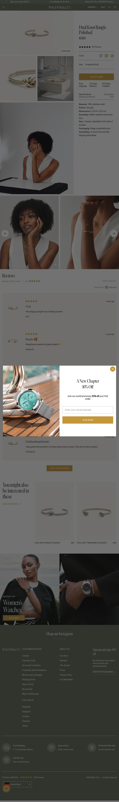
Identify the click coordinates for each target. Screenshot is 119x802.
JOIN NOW (87, 420)
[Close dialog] (112, 369)
